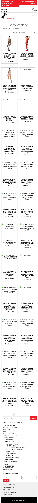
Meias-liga (9, 455)
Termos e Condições (9, 484)
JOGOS (5, 431)
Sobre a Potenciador (9, 490)
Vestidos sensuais (12, 457)
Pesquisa (33, 418)
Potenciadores (8, 466)
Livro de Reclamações (9, 493)
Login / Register (5, 10)
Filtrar (6, 480)
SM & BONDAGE (8, 470)
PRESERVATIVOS (8, 468)
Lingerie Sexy (9, 459)
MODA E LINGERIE (8, 433)
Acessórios (9, 440)
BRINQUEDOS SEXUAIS (10, 428)
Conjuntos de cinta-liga (14, 450)
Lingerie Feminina (10, 437)
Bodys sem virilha (12, 444)
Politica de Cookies (8, 487)
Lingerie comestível (11, 436)
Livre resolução (7, 494)
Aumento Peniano (9, 426)
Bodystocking (11, 446)
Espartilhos (10, 451)
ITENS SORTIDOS (8, 430)
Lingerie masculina (11, 462)
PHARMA (5, 464)
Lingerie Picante (11, 442)
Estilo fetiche (11, 453)
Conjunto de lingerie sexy (15, 448)
